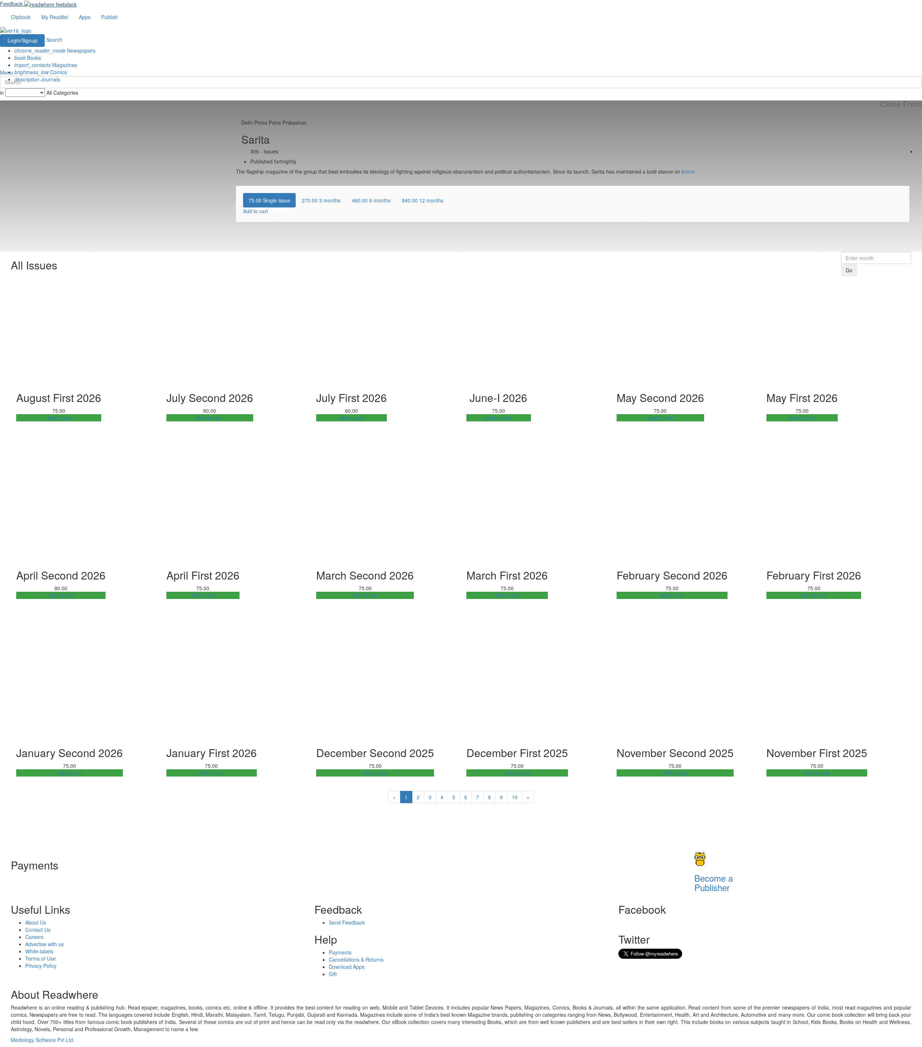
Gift (333, 973)
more (689, 171)
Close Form (901, 104)
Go (849, 270)
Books (27, 57)
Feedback (11, 3)
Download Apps (346, 966)
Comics (40, 72)
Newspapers (54, 50)
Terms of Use (40, 958)
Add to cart (58, 417)
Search (54, 39)
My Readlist (54, 17)
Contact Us (37, 929)
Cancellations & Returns (356, 959)
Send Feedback (347, 922)
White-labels (39, 951)
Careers (34, 936)
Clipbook (21, 17)
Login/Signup (22, 40)
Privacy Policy (41, 965)
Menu (6, 72)
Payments (340, 952)
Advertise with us (44, 944)
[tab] (269, 200)
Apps (84, 17)
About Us (35, 922)
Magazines (45, 64)
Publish (109, 17)
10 (515, 797)
